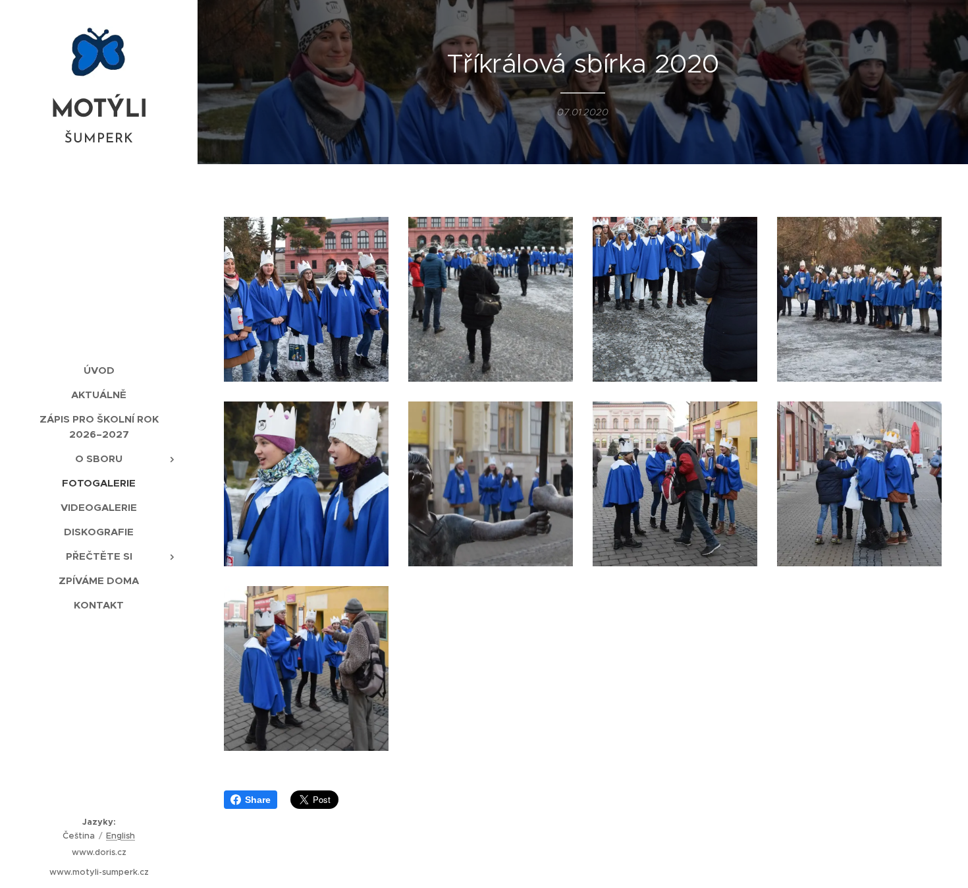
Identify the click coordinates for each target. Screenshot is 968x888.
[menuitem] (99, 370)
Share (258, 799)
